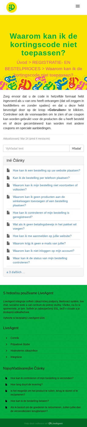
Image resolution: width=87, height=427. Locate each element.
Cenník (15, 338)
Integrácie (16, 357)
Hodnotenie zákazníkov (24, 350)
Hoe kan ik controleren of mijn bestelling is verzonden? (42, 378)
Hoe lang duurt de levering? (27, 384)
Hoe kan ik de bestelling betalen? (30, 401)
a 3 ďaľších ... (16, 272)
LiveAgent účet (36, 317)
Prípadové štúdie (20, 344)
